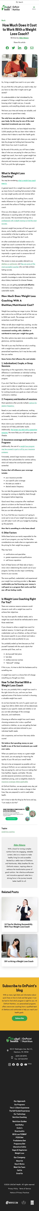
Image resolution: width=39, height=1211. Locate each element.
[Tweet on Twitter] (13, 47)
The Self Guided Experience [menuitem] (19, 1111)
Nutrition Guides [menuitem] (19, 1122)
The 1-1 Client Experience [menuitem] (19, 1108)
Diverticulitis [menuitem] (19, 1131)
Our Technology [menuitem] (19, 1114)
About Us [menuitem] (19, 1161)
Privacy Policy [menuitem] (13, 1188)
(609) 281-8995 (21, 1056)
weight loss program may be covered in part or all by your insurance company (18, 449)
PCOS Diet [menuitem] (19, 1137)
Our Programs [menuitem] (19, 1105)
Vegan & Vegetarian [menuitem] (19, 1150)
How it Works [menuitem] (19, 1164)
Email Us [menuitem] (19, 1173)
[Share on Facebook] (7, 47)
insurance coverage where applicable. (15, 782)
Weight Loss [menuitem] (19, 1153)
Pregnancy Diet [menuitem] (19, 1144)
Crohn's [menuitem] (19, 1128)
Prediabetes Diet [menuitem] (19, 1141)
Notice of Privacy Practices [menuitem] (19, 1192)
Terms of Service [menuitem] (25, 1188)
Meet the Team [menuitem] (19, 1167)
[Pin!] (25, 47)
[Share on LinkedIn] (19, 47)
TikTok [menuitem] (30, 1064)
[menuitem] (9, 1064)
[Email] (31, 47)
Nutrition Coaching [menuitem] (19, 1117)
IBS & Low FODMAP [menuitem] (19, 1134)
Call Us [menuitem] (19, 1170)
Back (3, 20)
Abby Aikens (23, 38)
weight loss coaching (8, 832)
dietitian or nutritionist (9, 264)
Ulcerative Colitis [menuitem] (19, 1147)
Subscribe (19, 1018)
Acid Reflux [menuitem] (19, 1125)
